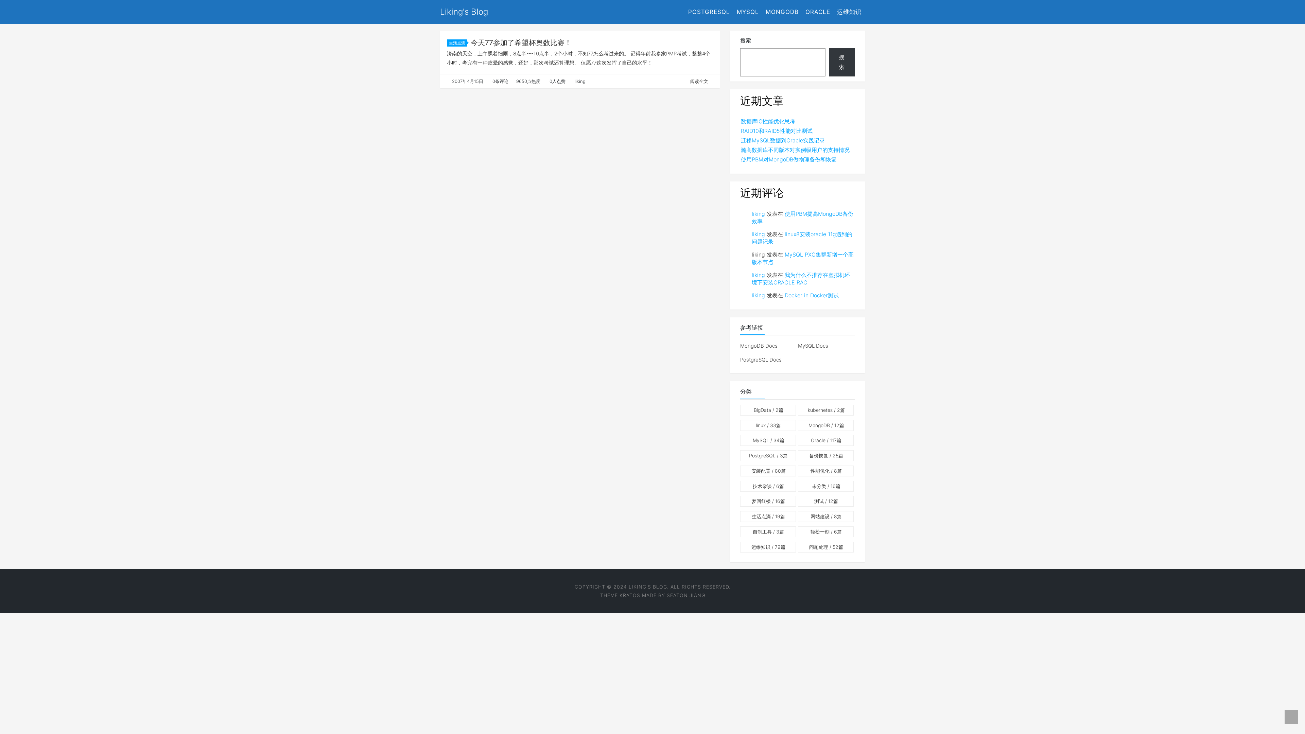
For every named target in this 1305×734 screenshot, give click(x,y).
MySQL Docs (813, 346)
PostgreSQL (709, 11)
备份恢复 (826, 455)
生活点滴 (457, 43)
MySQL (748, 11)
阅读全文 (699, 81)
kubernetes (826, 410)
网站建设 (826, 516)
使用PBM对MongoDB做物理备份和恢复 (789, 159)
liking (758, 213)
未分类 (826, 486)
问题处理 (826, 547)
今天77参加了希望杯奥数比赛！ (521, 42)
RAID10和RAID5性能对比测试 (777, 130)
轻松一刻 (826, 532)
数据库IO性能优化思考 (768, 121)
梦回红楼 (768, 501)
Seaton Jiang (686, 595)
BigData (768, 410)
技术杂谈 (768, 486)
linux (768, 425)
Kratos (630, 595)
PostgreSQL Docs (761, 359)
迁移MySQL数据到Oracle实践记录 (783, 140)
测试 (826, 501)
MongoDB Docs (759, 346)
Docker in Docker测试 (812, 295)
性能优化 (826, 471)
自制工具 (768, 532)
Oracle (817, 11)
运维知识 (849, 11)
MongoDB (782, 11)
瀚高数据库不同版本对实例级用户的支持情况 (795, 149)
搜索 (745, 40)
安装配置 (768, 471)
